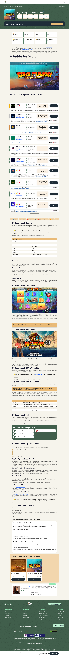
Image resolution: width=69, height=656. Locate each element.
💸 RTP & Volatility (22, 219)
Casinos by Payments (47, 1)
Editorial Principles (8, 617)
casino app (26, 421)
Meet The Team (7, 613)
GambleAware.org (61, 27)
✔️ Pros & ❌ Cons (38, 219)
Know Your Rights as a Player (43, 615)
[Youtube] (11, 604)
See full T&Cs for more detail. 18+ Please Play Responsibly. (51, 27)
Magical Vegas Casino (20, 146)
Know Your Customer (42, 617)
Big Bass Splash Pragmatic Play (36, 573)
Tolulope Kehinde (62, 6)
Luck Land (18, 125)
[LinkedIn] (5, 604)
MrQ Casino (18, 192)
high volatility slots (39, 374)
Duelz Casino (18, 169)
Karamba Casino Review (20, 161)
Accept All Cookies (54, 653)
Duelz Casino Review (19, 171)
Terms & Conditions (26, 617)
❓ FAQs (57, 219)
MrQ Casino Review (19, 195)
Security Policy (25, 615)
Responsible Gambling (42, 611)
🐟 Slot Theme (15, 219)
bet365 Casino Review (19, 139)
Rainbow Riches (19, 180)
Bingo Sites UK (60, 613)
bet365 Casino (19, 136)
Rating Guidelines (7, 619)
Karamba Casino (19, 158)
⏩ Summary (52, 219)
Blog (59, 619)
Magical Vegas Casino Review (19, 150)
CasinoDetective (6, 6)
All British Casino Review (20, 117)
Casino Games (32, 1)
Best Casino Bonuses (24, 1)
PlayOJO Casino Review (19, 206)
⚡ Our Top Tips (45, 219)
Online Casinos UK (61, 611)
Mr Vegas (18, 104)
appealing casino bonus (20, 487)
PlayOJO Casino (19, 203)
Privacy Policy (25, 613)
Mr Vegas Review (18, 107)
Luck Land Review (19, 128)
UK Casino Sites (16, 1)
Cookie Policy (21, 654)
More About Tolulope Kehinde (36, 594)
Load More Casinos (34, 214)
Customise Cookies (43, 653)
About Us (6, 611)
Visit (56, 24)
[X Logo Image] (8, 604)
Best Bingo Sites (56, 1)
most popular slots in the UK (27, 49)
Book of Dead (15, 573)
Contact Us (7, 615)
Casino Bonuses (60, 617)
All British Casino (19, 114)
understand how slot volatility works (21, 494)
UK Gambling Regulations (43, 613)
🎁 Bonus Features (30, 219)
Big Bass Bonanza (49, 47)
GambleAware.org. (41, 111)
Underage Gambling (42, 619)
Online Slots (39, 1)
